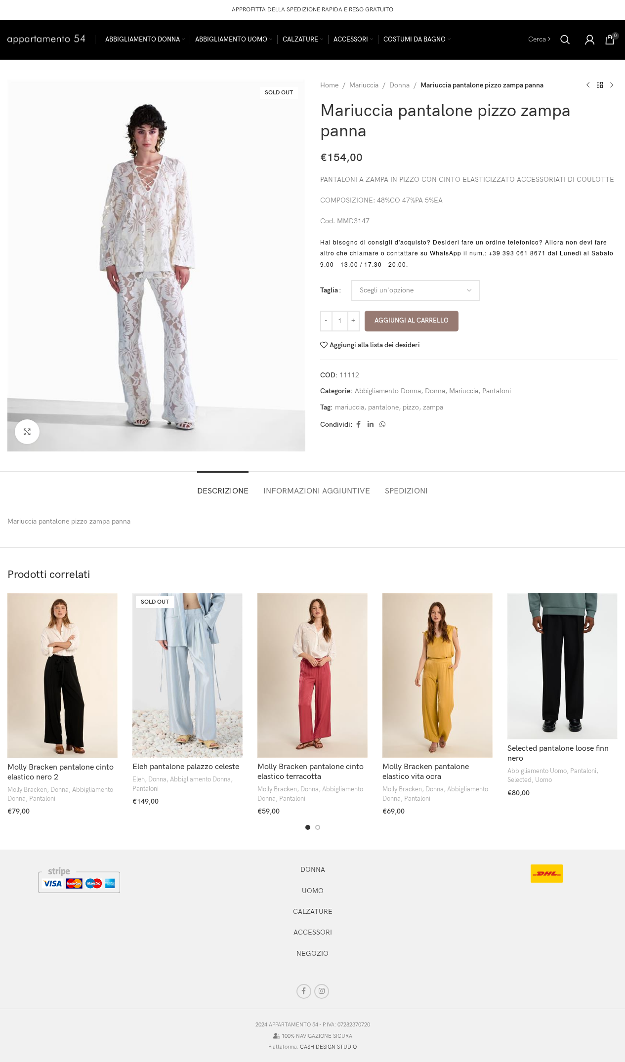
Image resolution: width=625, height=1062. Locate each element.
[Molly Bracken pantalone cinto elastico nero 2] (62, 675)
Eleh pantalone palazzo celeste (185, 767)
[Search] (565, 39)
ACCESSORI (312, 932)
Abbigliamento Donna (388, 391)
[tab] (223, 486)
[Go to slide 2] (317, 827)
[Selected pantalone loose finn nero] (562, 666)
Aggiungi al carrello (412, 321)
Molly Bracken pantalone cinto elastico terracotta (310, 771)
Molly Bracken (27, 790)
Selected (519, 780)
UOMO (313, 891)
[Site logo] (46, 39)
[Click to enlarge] (27, 431)
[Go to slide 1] (307, 827)
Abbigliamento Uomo (537, 771)
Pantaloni (496, 391)
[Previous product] (588, 85)
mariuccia (349, 407)
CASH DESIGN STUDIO (328, 1047)
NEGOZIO (312, 953)
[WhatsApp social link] (382, 425)
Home (329, 85)
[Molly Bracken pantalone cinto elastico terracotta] (312, 675)
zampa (433, 407)
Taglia (329, 290)
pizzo (411, 407)
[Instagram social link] (321, 991)
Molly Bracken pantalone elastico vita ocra (425, 771)
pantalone (383, 407)
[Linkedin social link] (370, 425)
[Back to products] (600, 85)
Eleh (138, 779)
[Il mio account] (590, 39)
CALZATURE (313, 911)
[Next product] (612, 85)
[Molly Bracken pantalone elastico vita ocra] (437, 675)
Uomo (543, 780)
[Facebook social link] (359, 425)
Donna (399, 85)
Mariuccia (363, 85)
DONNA (312, 869)
